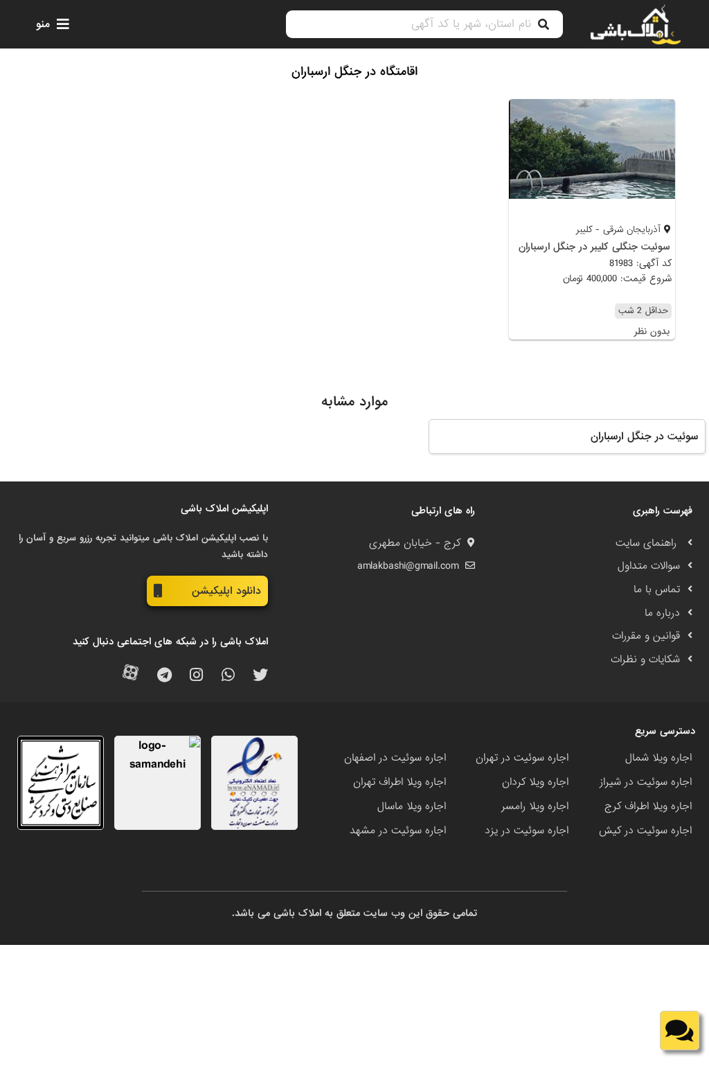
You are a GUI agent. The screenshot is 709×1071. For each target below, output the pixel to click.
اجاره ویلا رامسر (534, 806)
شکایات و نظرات (645, 659)
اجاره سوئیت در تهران (522, 758)
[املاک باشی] (636, 24)
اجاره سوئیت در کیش (645, 830)
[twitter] (260, 676)
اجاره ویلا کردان (535, 782)
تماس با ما (657, 589)
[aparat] (130, 676)
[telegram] (164, 676)
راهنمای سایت (648, 543)
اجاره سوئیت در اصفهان (395, 758)
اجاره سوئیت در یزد (526, 830)
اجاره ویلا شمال (658, 758)
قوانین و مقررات (646, 636)
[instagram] (196, 676)
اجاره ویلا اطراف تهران (399, 782)
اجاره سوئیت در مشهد (398, 830)
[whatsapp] (228, 676)
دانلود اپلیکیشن (226, 591)
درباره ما (662, 613)
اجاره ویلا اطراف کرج (648, 806)
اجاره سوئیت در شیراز (646, 782)
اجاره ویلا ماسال (411, 806)
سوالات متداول (649, 566)
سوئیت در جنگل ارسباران (644, 436)
